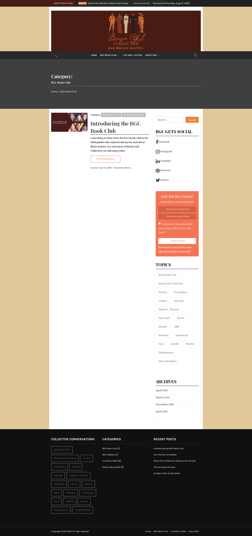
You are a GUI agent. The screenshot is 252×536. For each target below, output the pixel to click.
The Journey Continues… (143, 3)
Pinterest (165, 170)
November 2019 (165, 404)
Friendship (180, 292)
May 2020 (164, 317)
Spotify (175, 343)
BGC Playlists (108, 454)
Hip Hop (179, 300)
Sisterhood (182, 335)
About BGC (151, 55)
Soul (161, 343)
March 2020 (162, 397)
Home (94, 55)
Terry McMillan (168, 361)
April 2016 (161, 411)
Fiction (163, 292)
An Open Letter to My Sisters (167, 473)
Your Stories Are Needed (165, 454)
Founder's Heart (109, 461)
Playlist (163, 326)
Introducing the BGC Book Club (168, 448)
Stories (190, 343)
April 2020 (162, 390)
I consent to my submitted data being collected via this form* (175, 228)
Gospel (163, 300)
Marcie (128, 168)
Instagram (166, 151)
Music (180, 317)
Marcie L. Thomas (169, 309)
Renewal (164, 335)
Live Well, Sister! (132, 55)
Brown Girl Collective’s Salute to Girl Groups (88, 3)
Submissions (166, 352)
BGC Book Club (108, 55)
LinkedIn (165, 160)
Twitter (164, 179)
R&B (176, 326)
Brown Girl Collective (171, 283)
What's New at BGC (134, 114)
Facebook (163, 141)
